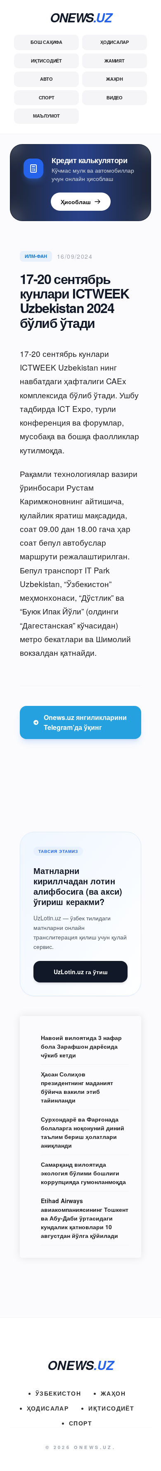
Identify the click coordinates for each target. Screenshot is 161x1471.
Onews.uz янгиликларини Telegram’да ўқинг (85, 722)
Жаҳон (114, 79)
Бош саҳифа (46, 42)
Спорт (46, 97)
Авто (46, 79)
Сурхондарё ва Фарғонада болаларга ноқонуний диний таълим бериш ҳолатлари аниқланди (82, 1132)
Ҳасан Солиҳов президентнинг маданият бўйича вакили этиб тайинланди (77, 1087)
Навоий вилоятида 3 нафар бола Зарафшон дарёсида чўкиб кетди (81, 1046)
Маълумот (46, 116)
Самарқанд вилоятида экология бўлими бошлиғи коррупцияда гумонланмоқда (83, 1173)
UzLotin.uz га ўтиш (81, 972)
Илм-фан (36, 256)
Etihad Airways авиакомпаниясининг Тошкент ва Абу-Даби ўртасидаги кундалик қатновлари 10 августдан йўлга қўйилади (84, 1218)
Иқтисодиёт (46, 61)
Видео (115, 97)
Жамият (114, 61)
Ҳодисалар (114, 42)
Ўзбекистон (58, 1393)
